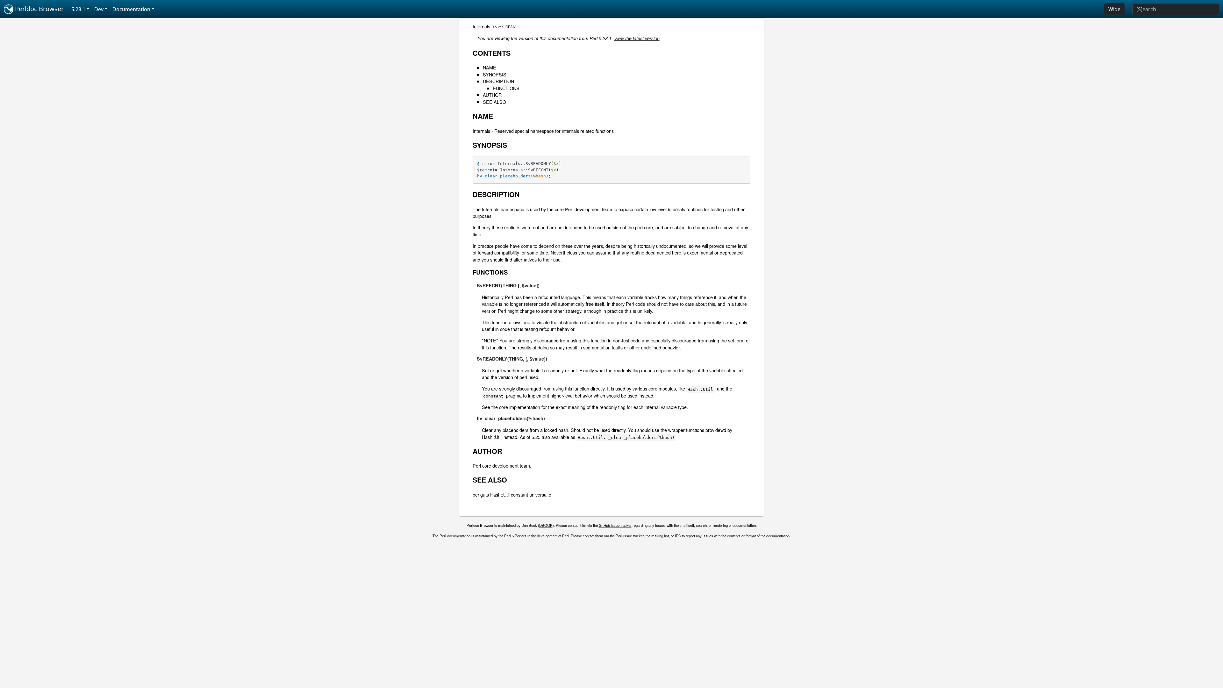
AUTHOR (492, 94)
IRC (678, 535)
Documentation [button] (131, 9)
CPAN (510, 26)
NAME (489, 67)
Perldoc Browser (38, 8)
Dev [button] (99, 9)
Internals (481, 26)
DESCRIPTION (498, 81)
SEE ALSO (494, 101)
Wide (1114, 9)
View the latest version (637, 38)
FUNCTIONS (506, 88)
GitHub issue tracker (615, 525)
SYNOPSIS (494, 74)
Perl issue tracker (630, 535)
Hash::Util (500, 494)
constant (519, 494)
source (498, 26)
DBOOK (546, 525)
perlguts (481, 494)
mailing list (660, 535)
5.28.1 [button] (78, 9)
